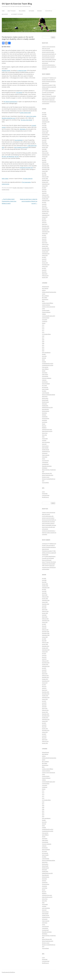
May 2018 (44, 206)
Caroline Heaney (5, 189)
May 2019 (44, 191)
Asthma (44, 290)
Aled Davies (23, 129)
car (42, 90)
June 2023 (44, 140)
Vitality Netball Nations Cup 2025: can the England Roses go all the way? (48, 92)
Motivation (44, 403)
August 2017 (45, 217)
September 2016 (45, 231)
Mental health (45, 400)
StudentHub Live (46, 451)
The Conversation (26, 182)
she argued (19, 92)
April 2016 (44, 240)
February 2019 (45, 195)
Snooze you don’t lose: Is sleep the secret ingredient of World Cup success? (28, 201)
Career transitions (46, 305)
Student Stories (45, 449)
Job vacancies (45, 387)
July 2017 (44, 218)
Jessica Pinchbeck (46, 383)
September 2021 (45, 154)
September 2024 (45, 134)
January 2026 (45, 118)
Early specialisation (46, 352)
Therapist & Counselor (47, 85)
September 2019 (45, 184)
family (43, 360)
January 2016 (45, 246)
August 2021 (45, 156)
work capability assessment (21, 147)
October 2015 (45, 251)
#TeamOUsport (45, 286)
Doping (43, 323)
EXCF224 (44, 358)
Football (44, 361)
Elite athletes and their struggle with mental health (49, 86)
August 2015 (45, 255)
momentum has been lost (26, 167)
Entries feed (44, 493)
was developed (19, 140)
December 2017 (45, 211)
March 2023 (44, 143)
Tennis (43, 458)
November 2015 (45, 250)
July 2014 (44, 268)
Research (39, 11)
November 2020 (45, 167)
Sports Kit (44, 444)
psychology (44, 422)
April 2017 (44, 222)
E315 (43, 350)
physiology (44, 420)
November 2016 (45, 228)
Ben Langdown (45, 295)
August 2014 (45, 266)
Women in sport (45, 477)
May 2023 (44, 142)
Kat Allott (44, 391)
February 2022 (45, 153)
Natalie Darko (45, 405)
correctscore (45, 77)
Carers (43, 308)
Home (3, 11)
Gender (43, 371)
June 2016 (44, 237)
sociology (44, 440)
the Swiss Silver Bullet (26, 120)
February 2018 (45, 209)
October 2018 (45, 198)
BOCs (43, 301)
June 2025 (44, 125)
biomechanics (45, 299)
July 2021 (44, 158)
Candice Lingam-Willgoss (47, 303)
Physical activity (45, 418)
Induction (44, 380)
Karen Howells (45, 389)
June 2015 (44, 259)
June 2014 (44, 270)
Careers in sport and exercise (48, 306)
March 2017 (44, 224)
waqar (43, 96)
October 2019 (45, 182)
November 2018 (45, 197)
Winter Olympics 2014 (47, 473)
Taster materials (45, 455)
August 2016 (45, 233)
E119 (43, 332)
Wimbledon (44, 468)
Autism (43, 294)
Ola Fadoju (44, 413)
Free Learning (22, 11)
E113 (43, 327)
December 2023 (45, 138)
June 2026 (44, 114)
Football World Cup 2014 (47, 363)
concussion (44, 319)
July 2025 (44, 123)
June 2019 (44, 189)
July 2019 (44, 187)
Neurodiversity (45, 409)
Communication (45, 317)
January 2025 (45, 132)
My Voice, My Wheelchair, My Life (10, 156)
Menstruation (45, 398)
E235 (43, 341)
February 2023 (45, 145)
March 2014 (44, 273)
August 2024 (45, 136)
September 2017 (45, 215)
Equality (15, 187)
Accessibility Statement (17, 14)
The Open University (27, 178)
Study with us (48, 11)
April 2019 (44, 193)
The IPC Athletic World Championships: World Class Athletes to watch (9, 201)
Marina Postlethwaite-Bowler (48, 394)
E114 (43, 328)
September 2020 (45, 169)
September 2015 (45, 253)
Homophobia (45, 376)
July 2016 (44, 235)
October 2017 (45, 213)
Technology (44, 457)
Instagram (31, 11)
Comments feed (45, 495)
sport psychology (46, 442)
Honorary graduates (46, 378)
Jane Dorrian (45, 381)
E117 (43, 330)
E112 (43, 325)
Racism (43, 424)
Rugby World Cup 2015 (47, 431)
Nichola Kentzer (45, 411)
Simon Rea (44, 435)
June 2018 (44, 204)
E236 (43, 343)
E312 (43, 345)
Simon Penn (45, 433)
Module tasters (45, 402)
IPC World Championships (10, 101)
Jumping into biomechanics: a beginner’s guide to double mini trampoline (49, 66)
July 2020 (44, 173)
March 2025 (44, 129)
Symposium (44, 453)
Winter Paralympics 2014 (47, 475)
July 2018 (44, 202)
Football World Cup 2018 (47, 365)
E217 (43, 338)
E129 (43, 336)
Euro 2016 (44, 356)
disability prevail (6, 70)
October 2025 (45, 120)
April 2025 (44, 127)
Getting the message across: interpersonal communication (49, 101)
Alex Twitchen (45, 288)
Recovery (44, 425)
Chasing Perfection (46, 312)
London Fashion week (25, 112)
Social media (45, 438)
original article (5, 184)
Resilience (44, 427)
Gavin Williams (45, 369)
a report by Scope (21, 70)
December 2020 (45, 165)
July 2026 (44, 112)
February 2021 (45, 164)
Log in (43, 491)
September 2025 (45, 121)
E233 (43, 339)
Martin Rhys (45, 396)
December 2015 (45, 248)
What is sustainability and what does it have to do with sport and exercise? (49, 61)
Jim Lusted (44, 385)
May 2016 (44, 239)
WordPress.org (45, 497)
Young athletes (45, 482)
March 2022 (44, 151)
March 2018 (44, 207)
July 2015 (44, 257)
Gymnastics (44, 372)
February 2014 (45, 275)
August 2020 (45, 171)
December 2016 (45, 226)
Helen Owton (5, 178)
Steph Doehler (45, 447)
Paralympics (45, 416)
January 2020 (45, 178)
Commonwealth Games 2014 (48, 316)
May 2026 (44, 116)
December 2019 (45, 180)
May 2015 (44, 261)
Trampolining (45, 462)
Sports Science (45, 446)
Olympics (44, 414)
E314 (43, 349)
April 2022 (44, 149)
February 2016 (45, 244)
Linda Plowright (45, 392)
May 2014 (44, 272)
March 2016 (44, 242)
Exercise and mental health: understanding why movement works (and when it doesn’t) (49, 55)
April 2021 (44, 162)
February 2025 (45, 131)
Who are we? (5, 14)
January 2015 (45, 262)
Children (44, 314)
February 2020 (45, 176)
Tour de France (45, 460)
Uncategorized (45, 464)
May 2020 (44, 175)
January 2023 (45, 147)
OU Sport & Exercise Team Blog (17, 3)
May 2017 (44, 220)
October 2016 (45, 229)
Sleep (43, 436)
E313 (43, 347)
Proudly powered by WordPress (8, 972)
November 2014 (45, 264)
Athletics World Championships (49, 292)
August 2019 (45, 186)
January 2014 (45, 277)
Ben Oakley (44, 297)
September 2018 (45, 200)
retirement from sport (47, 429)
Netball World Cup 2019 (47, 407)
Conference (44, 321)
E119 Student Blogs (46, 334)
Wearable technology (47, 466)
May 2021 (44, 160)
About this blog (11, 11)
